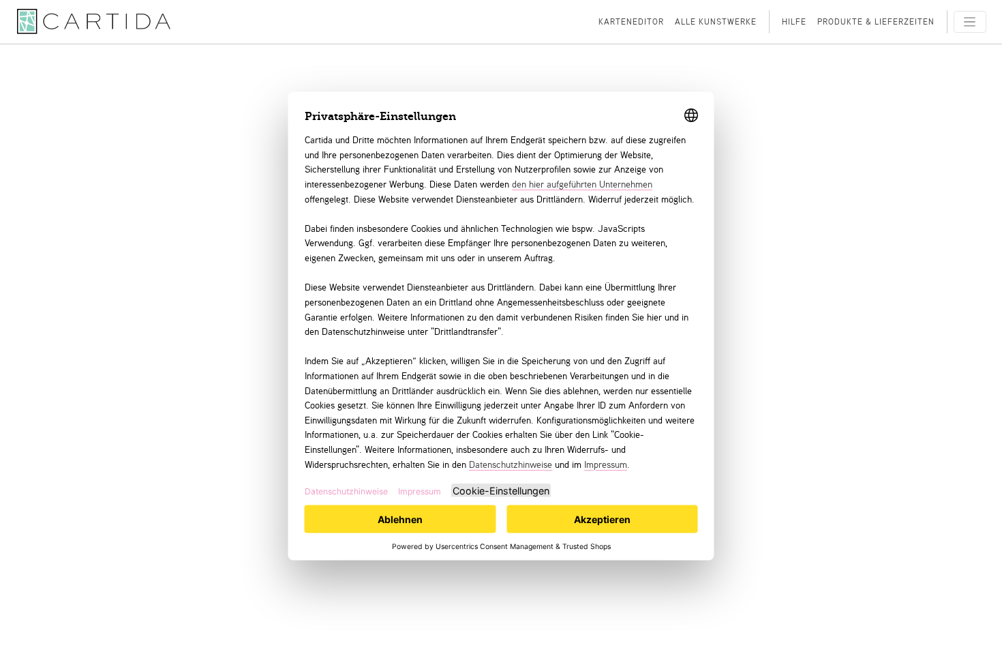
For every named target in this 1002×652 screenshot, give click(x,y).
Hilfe (794, 21)
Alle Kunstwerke (716, 21)
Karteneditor (631, 21)
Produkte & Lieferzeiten (876, 21)
